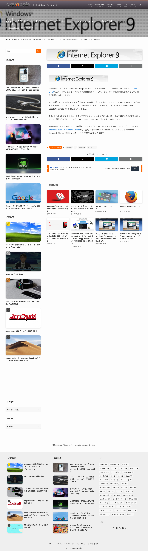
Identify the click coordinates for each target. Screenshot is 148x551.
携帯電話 (104, 514)
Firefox (116, 472)
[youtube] (117, 528)
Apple (103, 464)
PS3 (133, 487)
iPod (114, 480)
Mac (124, 483)
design (134, 468)
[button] (58, 66)
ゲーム (104, 503)
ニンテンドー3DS (107, 506)
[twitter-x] (114, 528)
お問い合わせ (94, 544)
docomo (104, 472)
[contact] (123, 528)
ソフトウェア (92, 147)
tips (111, 491)
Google (104, 476)
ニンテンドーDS (124, 506)
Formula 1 (128, 472)
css (114, 468)
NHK (116, 487)
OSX (124, 487)
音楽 (130, 514)
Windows (128, 495)
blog (125, 464)
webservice (106, 495)
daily (123, 468)
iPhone (104, 480)
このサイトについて (63, 544)
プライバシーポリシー (79, 544)
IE (75, 147)
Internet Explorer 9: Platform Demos (64, 129)
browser (69, 147)
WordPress (105, 499)
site (102, 491)
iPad (129, 476)
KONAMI (114, 483)
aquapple (115, 464)
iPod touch (126, 480)
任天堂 (132, 510)
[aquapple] (18, 4)
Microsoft (82, 147)
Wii (117, 495)
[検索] (126, 528)
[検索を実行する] (38, 51)
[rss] (120, 528)
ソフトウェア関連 (14, 27)
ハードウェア (106, 510)
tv (119, 491)
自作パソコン (118, 514)
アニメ (133, 499)
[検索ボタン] (139, 4)
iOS (120, 476)
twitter (129, 491)
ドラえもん (131, 503)
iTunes (104, 483)
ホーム (51, 544)
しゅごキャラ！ (119, 499)
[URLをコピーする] (130, 66)
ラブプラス (120, 510)
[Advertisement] (23, 381)
